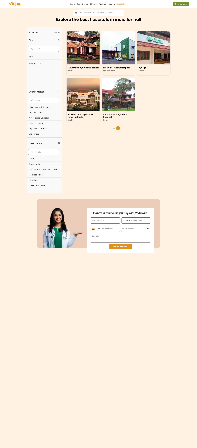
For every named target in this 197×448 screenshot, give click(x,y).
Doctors (112, 4)
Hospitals (121, 4)
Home (72, 4)
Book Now (15, 442)
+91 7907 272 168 (182, 4)
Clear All (56, 32)
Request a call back (120, 247)
